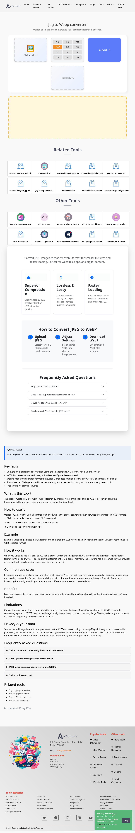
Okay (126, 820)
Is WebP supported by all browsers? (49, 402)
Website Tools (106, 808)
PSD (77, 47)
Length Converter (108, 802)
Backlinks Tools (13, 799)
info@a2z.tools (64, 750)
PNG (57, 42)
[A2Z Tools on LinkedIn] (79, 817)
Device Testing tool (77, 799)
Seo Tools (105, 805)
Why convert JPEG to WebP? (44, 386)
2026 (9, 828)
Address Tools (12, 796)
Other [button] (110, 4)
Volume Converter (76, 808)
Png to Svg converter (18, 700)
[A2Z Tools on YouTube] (90, 817)
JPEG (77, 42)
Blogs (92, 4)
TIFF (77, 52)
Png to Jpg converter (18, 693)
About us (54, 762)
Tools (100, 4)
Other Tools (11, 805)
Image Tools (74, 802)
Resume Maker (37, 6)
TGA (77, 57)
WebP (58, 47)
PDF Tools (42, 805)
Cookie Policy (103, 824)
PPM (57, 57)
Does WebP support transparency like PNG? (53, 394)
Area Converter (75, 796)
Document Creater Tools (110, 799)
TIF (67, 52)
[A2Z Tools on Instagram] (67, 817)
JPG (67, 42)
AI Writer (41, 796)
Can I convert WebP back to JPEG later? (50, 411)
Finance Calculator (14, 802)
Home (26, 4)
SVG (67, 47)
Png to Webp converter (20, 697)
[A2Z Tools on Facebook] (56, 817)
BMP (57, 52)
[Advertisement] (67, 117)
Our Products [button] (64, 4)
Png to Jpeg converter (19, 690)
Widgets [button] (80, 4)
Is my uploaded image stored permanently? (31, 658)
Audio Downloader (108, 796)
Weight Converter (14, 811)
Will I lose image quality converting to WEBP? (32, 667)
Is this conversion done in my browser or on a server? (37, 650)
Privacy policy (56, 767)
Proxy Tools (74, 805)
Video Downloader (45, 808)
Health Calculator (45, 802)
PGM (67, 57)
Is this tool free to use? (21, 675)
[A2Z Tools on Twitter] (44, 817)
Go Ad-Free (121, 6)
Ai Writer (51, 6)
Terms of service (57, 764)
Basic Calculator (44, 799)
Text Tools (11, 808)
